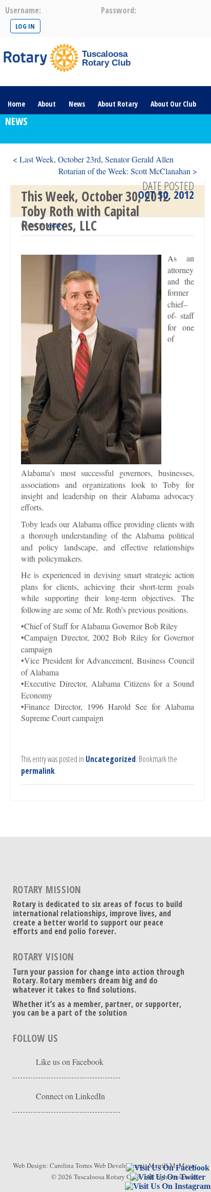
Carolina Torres (71, 1165)
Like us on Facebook (69, 1061)
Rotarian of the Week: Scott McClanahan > (127, 171)
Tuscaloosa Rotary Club (107, 1176)
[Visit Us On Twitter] (167, 1177)
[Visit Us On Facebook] (167, 1168)
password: (118, 10)
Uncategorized (111, 759)
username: (23, 10)
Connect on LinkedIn (70, 1096)
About (47, 104)
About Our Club (173, 104)
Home (16, 104)
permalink (38, 770)
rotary (56, 225)
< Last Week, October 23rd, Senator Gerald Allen (93, 159)
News (77, 104)
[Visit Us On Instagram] (167, 1186)
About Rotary (118, 104)
